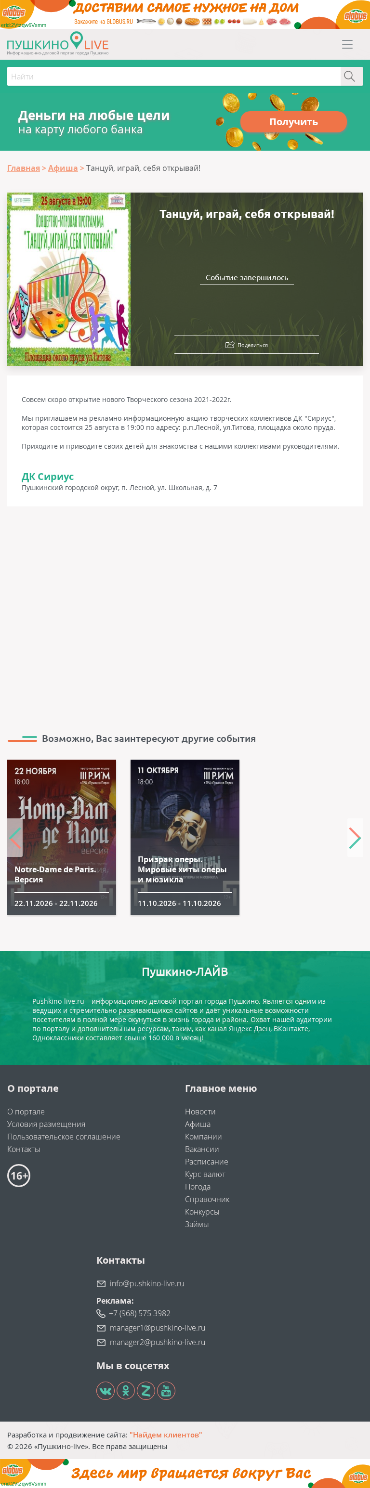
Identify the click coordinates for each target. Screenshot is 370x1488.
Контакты (23, 1149)
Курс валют (205, 1174)
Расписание (206, 1161)
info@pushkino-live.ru (147, 1283)
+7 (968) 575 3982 (140, 1313)
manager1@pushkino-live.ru (157, 1327)
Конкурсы (202, 1211)
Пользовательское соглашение (63, 1136)
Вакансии (202, 1149)
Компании (203, 1136)
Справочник (207, 1199)
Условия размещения (46, 1124)
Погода (198, 1186)
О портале (26, 1111)
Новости (200, 1111)
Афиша (198, 1124)
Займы (197, 1224)
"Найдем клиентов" (166, 1434)
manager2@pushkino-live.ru (157, 1342)
